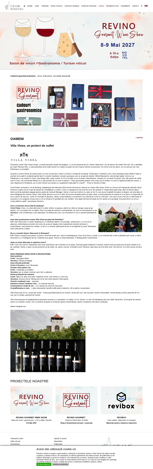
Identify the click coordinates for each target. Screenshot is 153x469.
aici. (24, 306)
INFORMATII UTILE (112, 6)
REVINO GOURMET (76, 417)
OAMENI (101, 6)
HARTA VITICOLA (57, 6)
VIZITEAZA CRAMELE (72, 6)
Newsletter (58, 441)
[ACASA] (24, 6)
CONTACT (135, 6)
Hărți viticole (15, 441)
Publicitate (58, 444)
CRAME (29, 6)
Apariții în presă (60, 438)
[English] (146, 6)
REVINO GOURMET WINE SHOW (31, 417)
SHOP (37, 6)
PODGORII (45, 6)
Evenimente (15, 444)
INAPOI (139, 138)
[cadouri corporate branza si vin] (76, 105)
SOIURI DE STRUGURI (88, 6)
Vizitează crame (17, 438)
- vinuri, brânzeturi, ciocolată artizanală (40, 76)
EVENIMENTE (125, 6)
